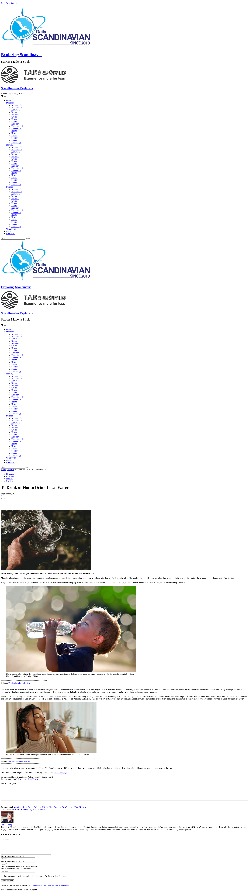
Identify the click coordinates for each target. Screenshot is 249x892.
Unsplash (36, 779)
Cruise (14, 117)
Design (14, 119)
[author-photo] (7, 822)
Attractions (15, 110)
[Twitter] (14, 502)
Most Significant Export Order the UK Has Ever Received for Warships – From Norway (50, 807)
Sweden (9, 187)
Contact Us (10, 233)
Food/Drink (16, 128)
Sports (14, 140)
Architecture (16, 107)
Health (14, 131)
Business (15, 114)
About (8, 231)
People (14, 135)
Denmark (10, 103)
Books (14, 112)
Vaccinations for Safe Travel (19, 683)
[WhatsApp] (33, 502)
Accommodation (18, 105)
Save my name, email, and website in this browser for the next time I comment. (36, 876)
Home (8, 100)
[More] (42, 502)
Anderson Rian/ (25, 779)
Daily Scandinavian (9, 3)
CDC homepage (60, 772)
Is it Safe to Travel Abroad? (19, 761)
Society (14, 138)
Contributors (11, 229)
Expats (14, 121)
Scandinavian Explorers (17, 88)
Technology (16, 142)
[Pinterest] (24, 502)
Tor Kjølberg (6, 825)
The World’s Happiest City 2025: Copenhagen (30, 809)
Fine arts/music (17, 126)
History (14, 133)
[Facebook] (5, 502)
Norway (9, 145)
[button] (124, 96)
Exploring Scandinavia (21, 54)
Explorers (15, 124)
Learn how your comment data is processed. (51, 885)
